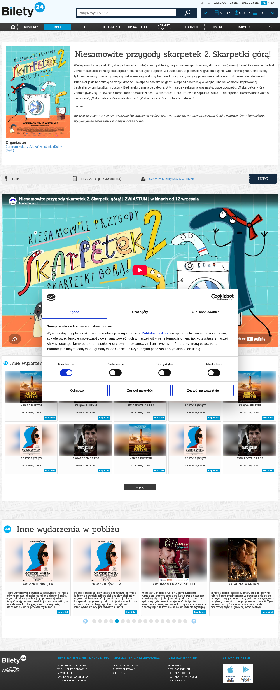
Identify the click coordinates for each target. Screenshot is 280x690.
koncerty (31, 27)
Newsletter (65, 673)
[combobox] (126, 13)
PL (264, 2)
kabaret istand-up (164, 27)
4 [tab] (111, 621)
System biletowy (123, 669)
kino (57, 27)
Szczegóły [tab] (140, 312)
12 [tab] (157, 621)
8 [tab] (134, 621)
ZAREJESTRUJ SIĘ (226, 2)
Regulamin (174, 665)
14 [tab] (168, 621)
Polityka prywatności (182, 676)
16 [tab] (180, 621)
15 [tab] (174, 621)
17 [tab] (185, 621)
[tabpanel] (38, 577)
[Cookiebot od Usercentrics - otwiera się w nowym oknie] (214, 297)
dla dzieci (191, 27)
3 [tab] (106, 621)
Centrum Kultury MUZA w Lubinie (172, 179)
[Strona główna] (23, 16)
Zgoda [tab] (74, 312)
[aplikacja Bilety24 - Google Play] (246, 682)
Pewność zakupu (179, 669)
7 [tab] (128, 621)
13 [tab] (163, 621)
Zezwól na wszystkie (203, 390)
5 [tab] (117, 621)
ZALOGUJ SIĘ (250, 2)
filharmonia (111, 27)
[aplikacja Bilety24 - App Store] (230, 682)
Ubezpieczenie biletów (71, 680)
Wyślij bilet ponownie (72, 669)
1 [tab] (94, 621)
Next (193, 621)
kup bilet (50, 417)
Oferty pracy (176, 680)
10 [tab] (146, 621)
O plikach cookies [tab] (205, 312)
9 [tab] (140, 621)
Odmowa (77, 390)
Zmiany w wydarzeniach (73, 676)
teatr (84, 27)
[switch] (115, 372)
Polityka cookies (179, 673)
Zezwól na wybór (140, 390)
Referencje (119, 673)
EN (273, 2)
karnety (244, 27)
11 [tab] (151, 621)
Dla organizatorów (125, 665)
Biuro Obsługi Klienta (71, 665)
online (218, 27)
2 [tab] (100, 621)
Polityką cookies (155, 333)
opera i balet (137, 27)
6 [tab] (123, 621)
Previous (85, 621)
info (263, 178)
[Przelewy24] (11, 673)
